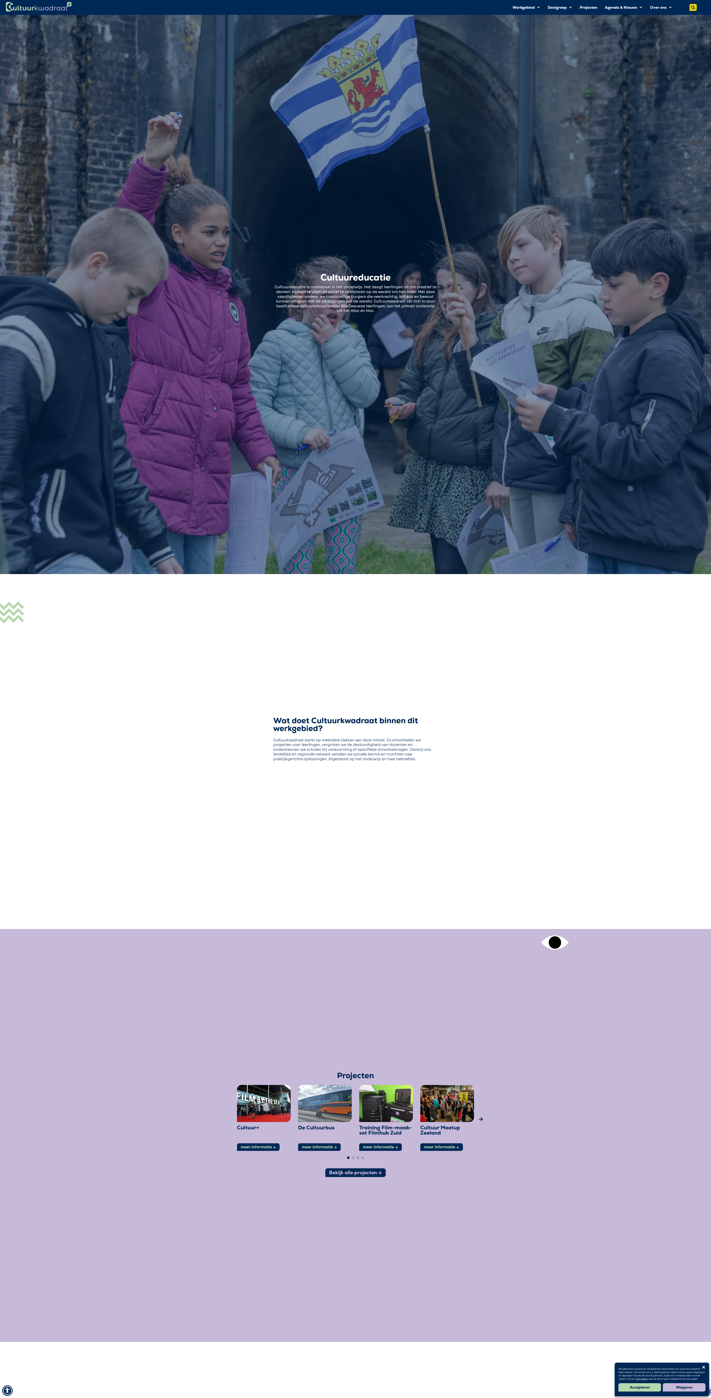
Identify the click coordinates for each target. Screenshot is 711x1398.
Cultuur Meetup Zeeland (440, 1130)
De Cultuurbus (316, 1127)
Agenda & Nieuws (621, 7)
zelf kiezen (642, 1378)
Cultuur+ (248, 1127)
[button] (230, 1119)
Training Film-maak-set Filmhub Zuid (385, 1130)
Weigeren (684, 1387)
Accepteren (640, 1387)
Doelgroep (557, 7)
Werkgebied (524, 7)
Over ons (658, 7)
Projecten (588, 7)
